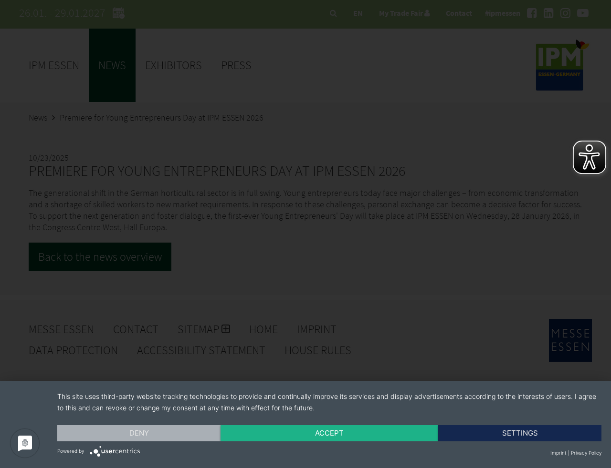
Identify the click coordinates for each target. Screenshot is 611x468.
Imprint (558, 453)
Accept (329, 432)
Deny (139, 432)
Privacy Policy (586, 453)
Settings (520, 432)
